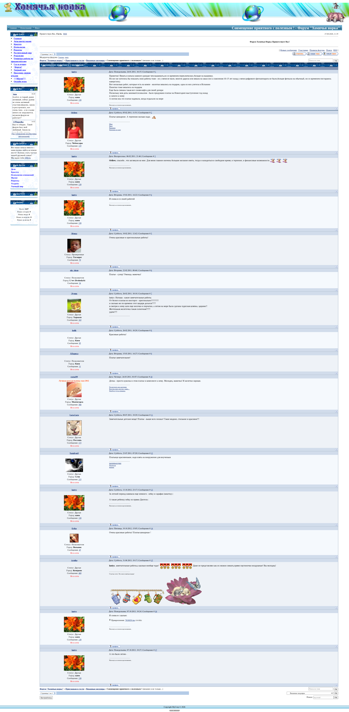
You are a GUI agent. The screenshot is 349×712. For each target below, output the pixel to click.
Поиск (329, 50)
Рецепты (18, 49)
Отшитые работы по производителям (22, 60)
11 (152, 415)
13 (152, 489)
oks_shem (74, 270)
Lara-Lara (74, 415)
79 (80, 260)
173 (80, 443)
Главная (13, 27)
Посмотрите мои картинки (118, 387)
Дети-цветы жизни (22, 41)
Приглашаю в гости (74, 60)
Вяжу (111, 126)
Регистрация (25, 27)
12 (152, 453)
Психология (19, 47)
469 (80, 573)
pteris (67, 57)
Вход (37, 27)
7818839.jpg (130, 620)
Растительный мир (23, 52)
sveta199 (74, 376)
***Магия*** (20, 78)
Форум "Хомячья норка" (51, 60)
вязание (111, 467)
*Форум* (18, 67)
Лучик (74, 293)
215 (80, 479)
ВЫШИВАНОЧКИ (115, 463)
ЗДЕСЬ (28, 158)
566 (80, 404)
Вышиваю (112, 128)
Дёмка (74, 233)
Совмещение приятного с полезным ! (124, 60)
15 (152, 560)
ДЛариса (74, 353)
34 (80, 283)
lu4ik (74, 330)
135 (80, 146)
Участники (303, 50)
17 (156, 650)
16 (156, 611)
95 (80, 343)
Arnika (74, 560)
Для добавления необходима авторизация (24, 135)
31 (80, 366)
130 (80, 100)
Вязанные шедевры (95, 60)
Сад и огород (20, 64)
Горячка (61, 57)
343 (80, 320)
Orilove (74, 112)
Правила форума (317, 50)
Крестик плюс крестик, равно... (119, 389)
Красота (18, 44)
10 (151, 376)
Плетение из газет (115, 130)
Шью (110, 124)
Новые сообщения (288, 50)
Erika (74, 528)
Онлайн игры (20, 81)
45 (80, 550)
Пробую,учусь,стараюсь (117, 391)
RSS (65, 33)
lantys (74, 71)
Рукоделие (19, 55)
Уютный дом (20, 70)
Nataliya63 (74, 453)
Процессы (112, 465)
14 (152, 528)
